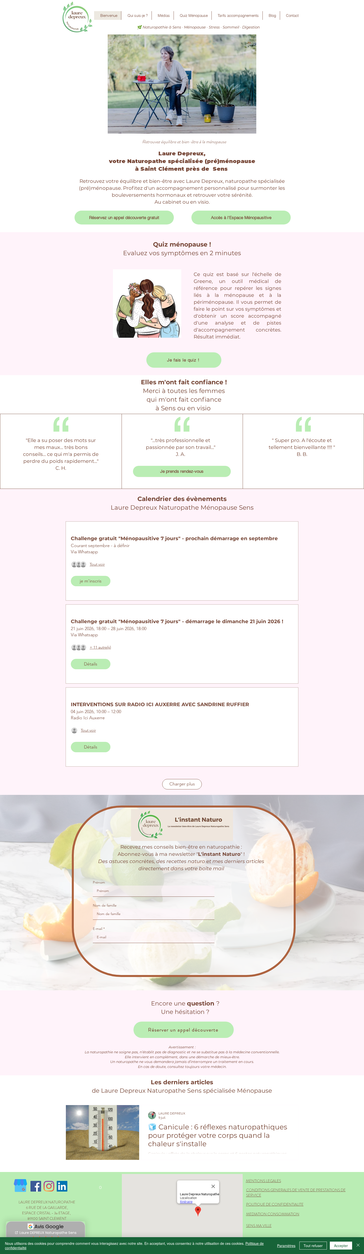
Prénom (99, 882)
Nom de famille (105, 905)
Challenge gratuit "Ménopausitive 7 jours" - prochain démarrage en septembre (174, 538)
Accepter (341, 1245)
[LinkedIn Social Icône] (62, 1186)
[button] (100, 1186)
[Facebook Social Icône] (35, 1186)
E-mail (97, 928)
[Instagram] (49, 1186)
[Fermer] (358, 1245)
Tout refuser (313, 1245)
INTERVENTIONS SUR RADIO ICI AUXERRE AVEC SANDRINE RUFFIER (160, 704)
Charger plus (182, 784)
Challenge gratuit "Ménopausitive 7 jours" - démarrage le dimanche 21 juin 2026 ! (177, 621)
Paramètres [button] (286, 1245)
